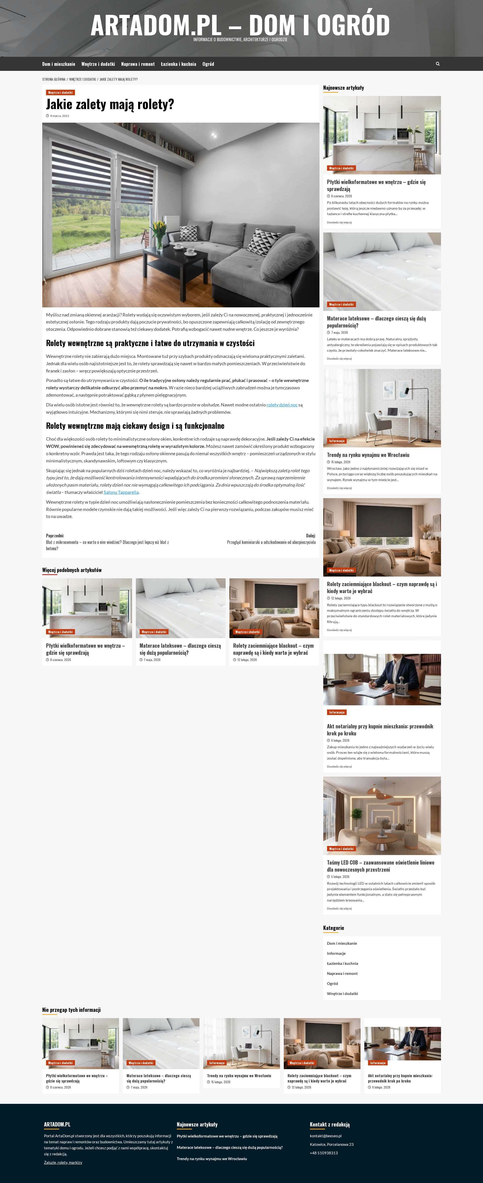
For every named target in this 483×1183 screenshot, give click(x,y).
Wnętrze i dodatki (98, 64)
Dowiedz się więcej (339, 222)
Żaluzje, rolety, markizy (63, 1162)
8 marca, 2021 (59, 116)
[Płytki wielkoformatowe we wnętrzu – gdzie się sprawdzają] (87, 608)
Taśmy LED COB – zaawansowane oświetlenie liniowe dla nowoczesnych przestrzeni (380, 866)
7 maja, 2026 (152, 659)
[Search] (438, 63)
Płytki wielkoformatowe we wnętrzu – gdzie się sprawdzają (85, 649)
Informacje (336, 441)
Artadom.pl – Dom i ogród (240, 23)
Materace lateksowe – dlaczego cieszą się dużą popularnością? (180, 649)
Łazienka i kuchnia (178, 64)
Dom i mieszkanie (58, 64)
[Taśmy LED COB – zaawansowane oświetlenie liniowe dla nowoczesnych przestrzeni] (382, 816)
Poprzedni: (107, 542)
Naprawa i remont (138, 64)
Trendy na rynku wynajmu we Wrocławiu (368, 454)
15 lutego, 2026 (340, 462)
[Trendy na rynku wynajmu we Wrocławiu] (382, 408)
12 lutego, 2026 (247, 659)
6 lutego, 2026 (340, 740)
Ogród (208, 64)
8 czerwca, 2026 (60, 659)
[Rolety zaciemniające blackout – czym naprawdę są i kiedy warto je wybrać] (274, 608)
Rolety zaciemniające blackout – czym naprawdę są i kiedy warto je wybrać (273, 649)
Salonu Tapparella (121, 492)
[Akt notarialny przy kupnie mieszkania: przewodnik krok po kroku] (382, 679)
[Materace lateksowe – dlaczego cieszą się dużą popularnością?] (181, 608)
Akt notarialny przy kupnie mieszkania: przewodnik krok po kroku (380, 729)
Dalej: (271, 539)
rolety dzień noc (282, 404)
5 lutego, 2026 (340, 876)
